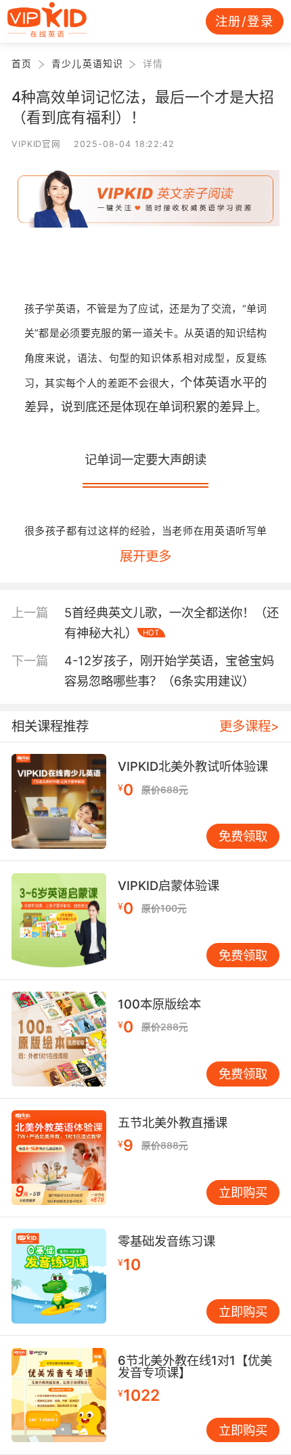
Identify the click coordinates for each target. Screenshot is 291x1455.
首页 (22, 63)
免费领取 (243, 835)
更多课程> (249, 726)
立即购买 (243, 1192)
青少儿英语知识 (87, 63)
